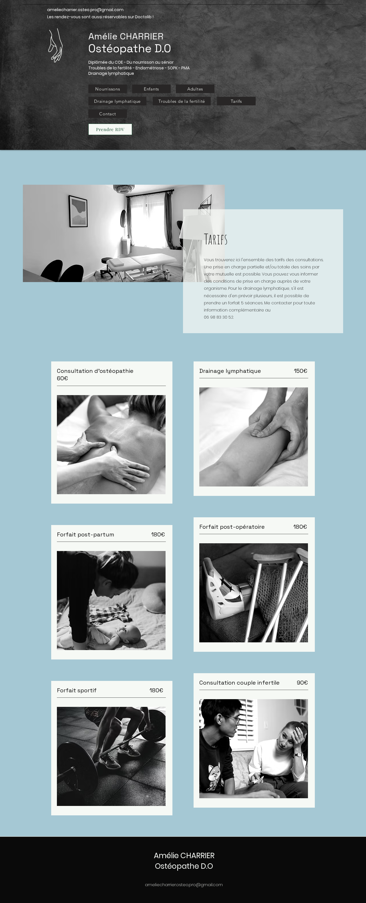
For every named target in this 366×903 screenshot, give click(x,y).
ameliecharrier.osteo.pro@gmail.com (85, 10)
